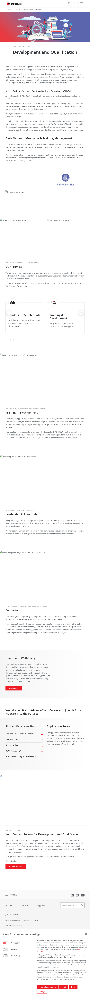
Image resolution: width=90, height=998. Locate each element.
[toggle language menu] (69, 3)
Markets (8, 905)
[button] (75, 3)
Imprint (36, 920)
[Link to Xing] (77, 895)
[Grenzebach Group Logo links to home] (13, 3)
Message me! (13, 866)
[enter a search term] (82, 905)
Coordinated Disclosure (12, 920)
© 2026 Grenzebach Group (13, 926)
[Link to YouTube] (83, 895)
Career (18, 9)
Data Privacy (27, 920)
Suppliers (41, 905)
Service (25, 905)
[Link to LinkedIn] (72, 895)
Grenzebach (9, 9)
